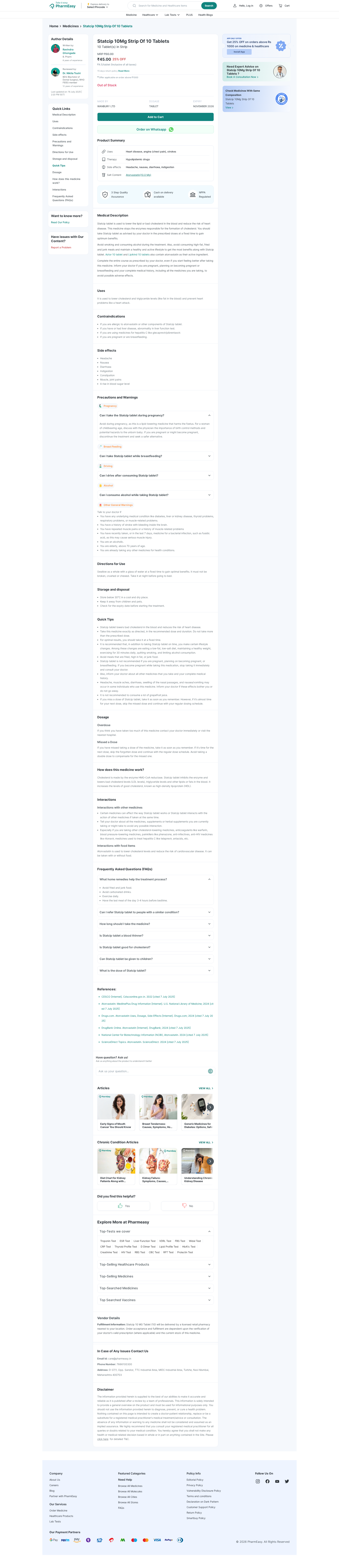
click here (102, 1438)
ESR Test (125, 1240)
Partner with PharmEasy (63, 1496)
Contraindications (62, 127)
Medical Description (64, 114)
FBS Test (180, 1240)
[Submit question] (210, 1071)
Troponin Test (108, 1240)
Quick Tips (58, 165)
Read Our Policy (60, 222)
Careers (53, 1485)
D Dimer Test (148, 1246)
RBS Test (140, 1252)
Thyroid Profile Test (126, 1246)
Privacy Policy (195, 1485)
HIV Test (126, 1252)
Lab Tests (170, 14)
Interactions (59, 189)
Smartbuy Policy (196, 1518)
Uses (55, 121)
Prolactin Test (185, 1252)
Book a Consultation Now (241, 76)
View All (205, 1088)
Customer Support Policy (201, 1507)
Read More (123, 71)
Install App (239, 51)
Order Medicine (58, 1510)
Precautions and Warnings (61, 143)
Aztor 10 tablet (114, 254)
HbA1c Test (188, 1246)
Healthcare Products (61, 1515)
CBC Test (154, 1252)
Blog (52, 1490)
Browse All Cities (127, 1496)
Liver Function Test (145, 1240)
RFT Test (168, 1252)
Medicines (71, 26)
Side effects (59, 134)
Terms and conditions (199, 1496)
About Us (54, 1479)
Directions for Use (62, 152)
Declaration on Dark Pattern (203, 1501)
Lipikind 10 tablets (139, 254)
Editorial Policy (195, 1479)
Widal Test (195, 1240)
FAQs (121, 1507)
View (228, 107)
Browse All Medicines (130, 1485)
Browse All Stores (128, 1502)
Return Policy (194, 1512)
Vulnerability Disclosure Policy (204, 1490)
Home (53, 26)
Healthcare (148, 14)
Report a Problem (61, 247)
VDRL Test (165, 1240)
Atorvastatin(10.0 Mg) (138, 174)
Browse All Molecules (130, 1491)
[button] (172, 5)
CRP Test (105, 1246)
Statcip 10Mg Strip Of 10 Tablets (107, 26)
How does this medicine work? (66, 180)
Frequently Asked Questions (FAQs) (62, 198)
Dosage (56, 172)
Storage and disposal (64, 158)
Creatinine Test (109, 1252)
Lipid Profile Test (169, 1246)
